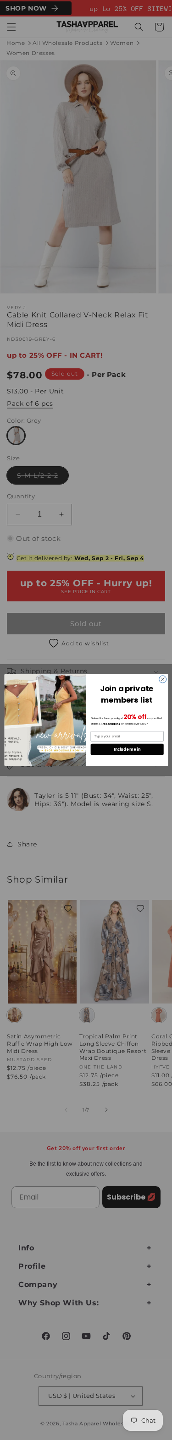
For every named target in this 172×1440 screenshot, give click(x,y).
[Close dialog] (162, 679)
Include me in (127, 749)
